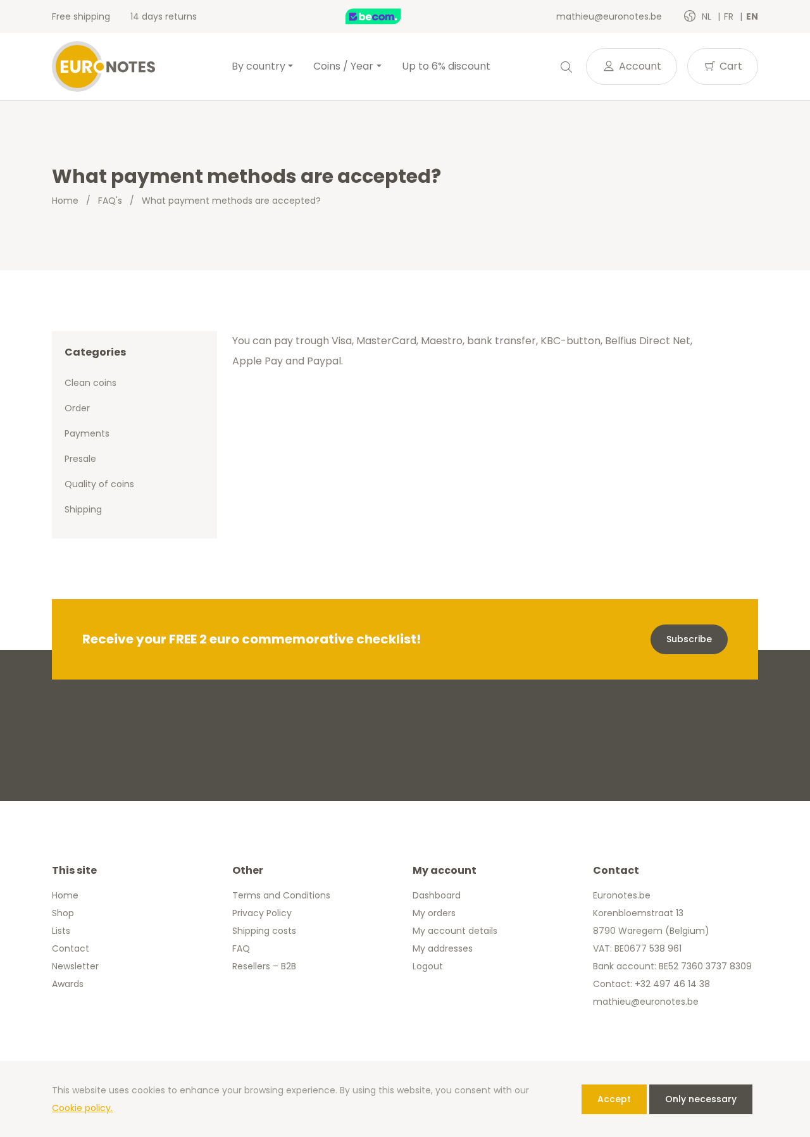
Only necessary (701, 1099)
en (752, 16)
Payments (87, 433)
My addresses (443, 948)
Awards (68, 984)
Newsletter (75, 966)
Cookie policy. (82, 1108)
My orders (434, 913)
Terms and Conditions (281, 895)
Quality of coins (99, 484)
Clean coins (90, 382)
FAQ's (110, 200)
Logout (428, 966)
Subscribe (689, 639)
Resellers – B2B (264, 966)
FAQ (241, 948)
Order (77, 408)
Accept (614, 1099)
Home (65, 200)
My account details (455, 930)
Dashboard (437, 895)
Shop (63, 913)
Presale (80, 458)
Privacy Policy (262, 913)
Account (638, 66)
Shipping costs (264, 930)
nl (708, 16)
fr (730, 16)
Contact (70, 948)
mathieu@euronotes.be (609, 16)
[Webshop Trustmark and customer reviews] (386, 16)
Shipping (83, 509)
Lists (61, 930)
